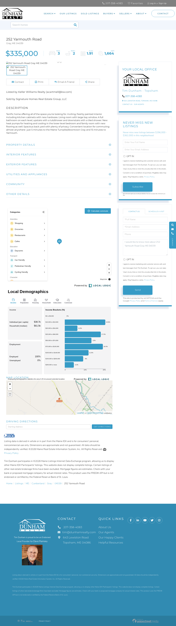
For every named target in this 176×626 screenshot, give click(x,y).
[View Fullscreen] (10, 394)
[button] (75, 25)
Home (9, 483)
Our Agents (139, 104)
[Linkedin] (138, 520)
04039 (58, 483)
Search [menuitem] (48, 13)
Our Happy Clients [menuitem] (110, 537)
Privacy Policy (11, 453)
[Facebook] (131, 520)
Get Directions (102, 426)
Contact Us (127, 104)
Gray (49, 483)
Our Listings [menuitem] (68, 13)
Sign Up (162, 3)
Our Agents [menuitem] (106, 532)
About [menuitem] (140, 13)
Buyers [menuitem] (108, 13)
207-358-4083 (114, 3)
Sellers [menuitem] (124, 13)
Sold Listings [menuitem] (90, 13)
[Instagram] (159, 520)
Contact (163, 13)
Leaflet (80, 412)
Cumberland (38, 483)
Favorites (136, 3)
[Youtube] (145, 520)
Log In (153, 3)
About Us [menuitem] (104, 527)
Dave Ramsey (40, 541)
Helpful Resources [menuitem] (110, 542)
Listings (19, 483)
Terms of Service (151, 301)
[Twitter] (152, 520)
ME (27, 483)
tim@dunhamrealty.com (79, 532)
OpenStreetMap (95, 412)
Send (138, 290)
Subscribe (137, 186)
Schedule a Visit (156, 211)
